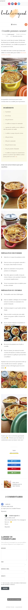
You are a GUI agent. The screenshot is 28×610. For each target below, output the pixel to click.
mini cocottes (14, 453)
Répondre (3, 511)
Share (15, 465)
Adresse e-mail (5, 569)
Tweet (15, 461)
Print (15, 472)
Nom (2, 562)
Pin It (14, 468)
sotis (6, 504)
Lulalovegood (10, 34)
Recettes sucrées (17, 36)
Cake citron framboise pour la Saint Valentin (17, 484)
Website (3, 576)
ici (16, 156)
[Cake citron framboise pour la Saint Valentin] (7, 484)
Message (3, 548)
